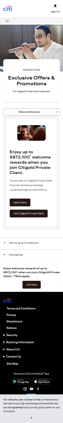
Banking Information (20, 342)
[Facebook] (38, 389)
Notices (11, 328)
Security (11, 335)
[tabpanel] (31, 172)
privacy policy (38, 407)
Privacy (11, 315)
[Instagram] (25, 389)
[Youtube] (31, 389)
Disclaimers (14, 321)
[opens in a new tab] (7, 8)
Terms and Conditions (21, 308)
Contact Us (13, 356)
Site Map (12, 363)
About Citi (13, 349)
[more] (7, 21)
